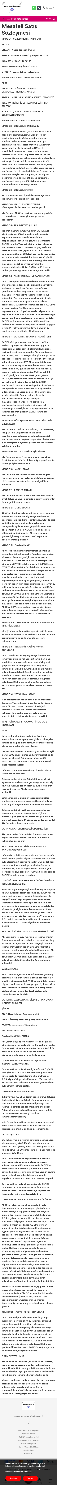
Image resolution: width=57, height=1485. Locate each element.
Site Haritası (28, 1450)
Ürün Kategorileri (19, 18)
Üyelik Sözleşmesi (28, 1443)
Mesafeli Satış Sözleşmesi (28, 1430)
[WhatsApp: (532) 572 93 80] (34, 8)
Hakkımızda (28, 1453)
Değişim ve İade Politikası (28, 1440)
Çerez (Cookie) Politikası (28, 1447)
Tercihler (13, 1478)
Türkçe (49, 8)
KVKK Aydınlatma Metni (28, 1437)
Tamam (30, 1478)
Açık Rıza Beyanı (28, 1433)
